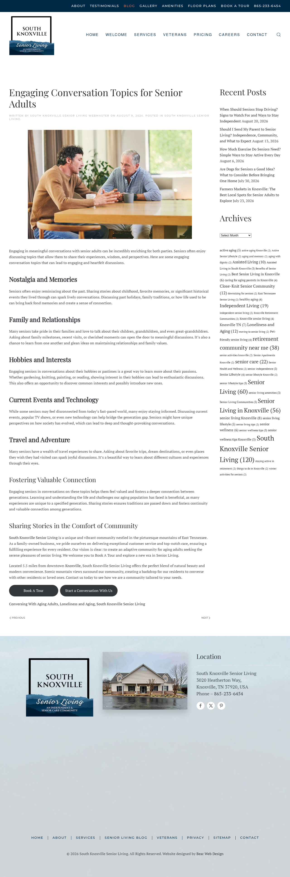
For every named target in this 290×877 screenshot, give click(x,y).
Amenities (173, 6)
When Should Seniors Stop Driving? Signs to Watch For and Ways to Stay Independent (249, 115)
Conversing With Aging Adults (33, 603)
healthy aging (250, 299)
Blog (129, 6)
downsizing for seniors (242, 293)
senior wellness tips (253, 430)
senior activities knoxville (236, 355)
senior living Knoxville (241, 417)
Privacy (195, 838)
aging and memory (255, 256)
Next (204, 617)
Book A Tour (235, 6)
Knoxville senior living (257, 319)
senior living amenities (264, 392)
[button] (278, 34)
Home (92, 34)
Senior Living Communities (238, 402)
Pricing (203, 34)
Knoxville (73, 565)
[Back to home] (31, 34)
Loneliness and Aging (77, 603)
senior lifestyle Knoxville (262, 374)
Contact (257, 34)
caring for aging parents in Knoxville (251, 280)
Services (85, 838)
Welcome (116, 34)
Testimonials (104, 6)
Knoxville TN (233, 324)
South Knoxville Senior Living (33, 537)
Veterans (175, 34)
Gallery (148, 6)
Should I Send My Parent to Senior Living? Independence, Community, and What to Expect (249, 135)
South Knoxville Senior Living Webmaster (69, 115)
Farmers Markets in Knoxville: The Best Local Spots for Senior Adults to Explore (249, 194)
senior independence (262, 368)
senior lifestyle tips (233, 383)
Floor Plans (202, 6)
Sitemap (222, 838)
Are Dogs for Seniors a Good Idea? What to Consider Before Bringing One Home (247, 175)
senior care (251, 361)
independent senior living (236, 313)
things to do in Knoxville (252, 468)
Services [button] (145, 34)
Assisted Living (249, 262)
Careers (229, 34)
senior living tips (247, 424)
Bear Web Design (210, 853)
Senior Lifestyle (232, 374)
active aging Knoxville (256, 250)
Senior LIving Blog (126, 838)
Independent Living (244, 306)
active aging (230, 250)
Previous (18, 617)
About (78, 6)
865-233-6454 (267, 6)
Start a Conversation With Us (88, 590)
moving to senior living (254, 331)
